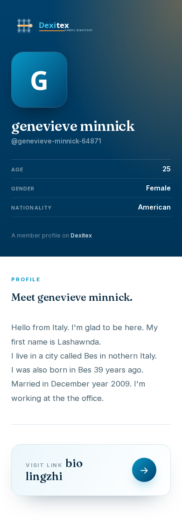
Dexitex (81, 235)
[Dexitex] (55, 33)
